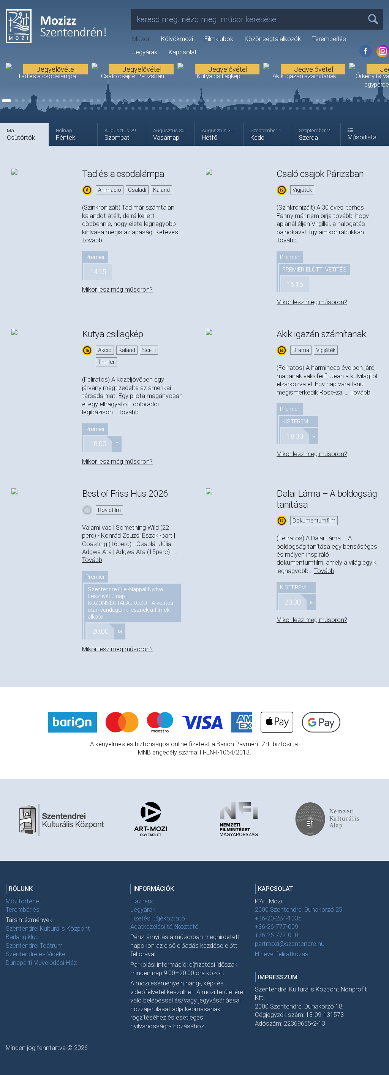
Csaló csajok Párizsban (320, 173)
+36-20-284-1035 (278, 918)
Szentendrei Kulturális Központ (48, 928)
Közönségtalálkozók (273, 39)
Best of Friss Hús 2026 (125, 493)
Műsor (141, 39)
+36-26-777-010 (276, 935)
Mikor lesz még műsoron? (117, 289)
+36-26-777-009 (276, 926)
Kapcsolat (183, 52)
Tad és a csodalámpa (123, 173)
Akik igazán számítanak (321, 333)
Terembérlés (329, 39)
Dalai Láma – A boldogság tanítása (327, 499)
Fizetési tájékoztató (157, 918)
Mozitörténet (23, 901)
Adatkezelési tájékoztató (164, 926)
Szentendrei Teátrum (34, 945)
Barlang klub (22, 937)
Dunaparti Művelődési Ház (41, 962)
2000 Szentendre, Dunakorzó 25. (299, 909)
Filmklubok (218, 39)
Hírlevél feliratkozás (281, 954)
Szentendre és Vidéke (35, 954)
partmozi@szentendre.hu (289, 943)
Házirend (142, 901)
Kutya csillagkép (112, 333)
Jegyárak (144, 52)
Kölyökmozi (177, 39)
